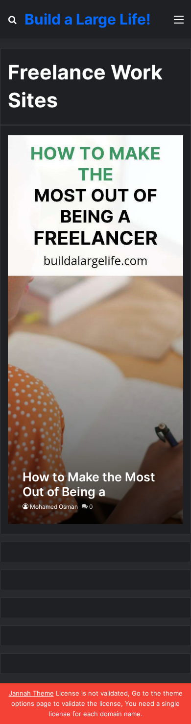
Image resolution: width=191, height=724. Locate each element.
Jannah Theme (31, 693)
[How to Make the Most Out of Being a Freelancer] (95, 329)
